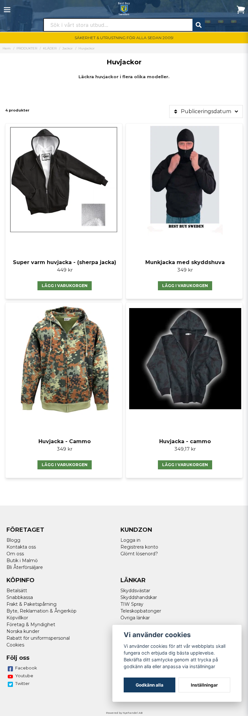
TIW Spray (131, 604)
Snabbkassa (19, 597)
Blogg (13, 540)
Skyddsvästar (135, 590)
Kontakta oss (21, 547)
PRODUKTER (26, 48)
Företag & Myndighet (30, 624)
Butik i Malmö (22, 560)
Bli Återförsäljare (24, 567)
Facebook (26, 667)
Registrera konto (139, 547)
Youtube (24, 675)
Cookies (15, 645)
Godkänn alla (149, 685)
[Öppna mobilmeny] (7, 9)
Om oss (15, 554)
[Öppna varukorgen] (241, 9)
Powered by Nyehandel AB (124, 712)
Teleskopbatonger (140, 611)
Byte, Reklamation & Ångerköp (41, 611)
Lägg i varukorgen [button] (65, 285)
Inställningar (204, 685)
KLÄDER (50, 48)
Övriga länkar (135, 618)
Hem (7, 48)
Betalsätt (16, 590)
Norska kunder (22, 631)
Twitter (22, 683)
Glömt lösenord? (139, 554)
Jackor (67, 48)
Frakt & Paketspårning (31, 604)
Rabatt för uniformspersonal (38, 638)
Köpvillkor (17, 618)
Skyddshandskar (138, 597)
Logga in (130, 540)
